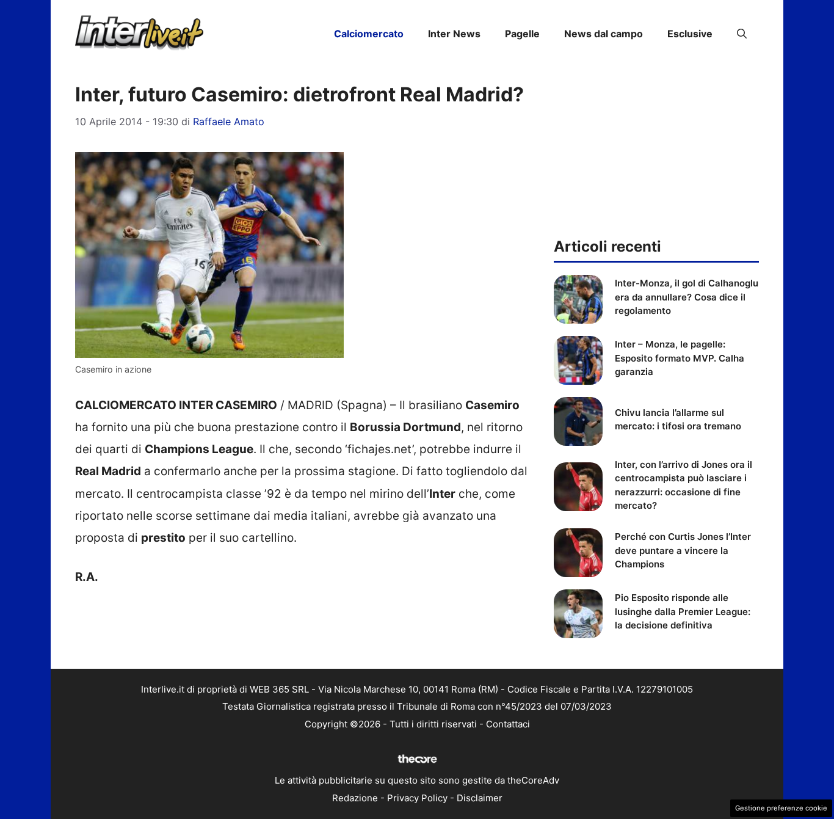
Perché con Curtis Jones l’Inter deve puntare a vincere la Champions (683, 550)
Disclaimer (479, 798)
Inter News (454, 33)
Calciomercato (369, 33)
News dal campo (603, 33)
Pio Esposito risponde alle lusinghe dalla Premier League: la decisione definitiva (682, 611)
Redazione (355, 798)
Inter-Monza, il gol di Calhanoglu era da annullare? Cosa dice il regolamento (686, 296)
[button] (742, 33)
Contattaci (508, 724)
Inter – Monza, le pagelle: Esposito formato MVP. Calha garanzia (679, 357)
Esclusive (690, 33)
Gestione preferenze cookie (781, 808)
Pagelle (522, 33)
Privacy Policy (417, 798)
